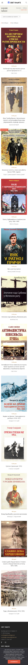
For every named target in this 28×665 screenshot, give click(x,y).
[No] (26, 656)
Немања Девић (20, 174)
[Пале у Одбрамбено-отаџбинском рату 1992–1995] (14, 197)
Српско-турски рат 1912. (14, 466)
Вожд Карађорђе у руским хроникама (14, 514)
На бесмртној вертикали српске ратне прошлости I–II (14, 69)
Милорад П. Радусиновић (14, 516)
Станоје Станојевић (14, 468)
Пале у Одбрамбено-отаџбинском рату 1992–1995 (14, 220)
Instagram (5, 642)
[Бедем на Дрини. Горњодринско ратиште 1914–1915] (14, 394)
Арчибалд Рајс (14, 319)
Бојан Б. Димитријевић (10, 174)
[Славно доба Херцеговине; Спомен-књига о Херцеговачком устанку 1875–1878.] (14, 539)
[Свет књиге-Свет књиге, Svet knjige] (14, 2)
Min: (5, 23)
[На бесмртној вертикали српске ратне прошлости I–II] (14, 46)
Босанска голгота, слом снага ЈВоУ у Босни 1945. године (14, 171)
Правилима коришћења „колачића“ (13, 658)
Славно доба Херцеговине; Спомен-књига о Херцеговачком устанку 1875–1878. (14, 564)
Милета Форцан (14, 224)
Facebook (1, 642)
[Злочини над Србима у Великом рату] (14, 294)
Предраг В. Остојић (14, 421)
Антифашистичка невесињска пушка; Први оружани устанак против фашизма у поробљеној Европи (14, 367)
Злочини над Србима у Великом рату (14, 317)
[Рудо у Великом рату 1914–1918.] (14, 588)
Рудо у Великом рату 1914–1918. (14, 611)
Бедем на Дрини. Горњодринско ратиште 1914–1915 (14, 417)
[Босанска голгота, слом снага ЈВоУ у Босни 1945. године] (14, 147)
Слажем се (14, 661)
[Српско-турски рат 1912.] (14, 443)
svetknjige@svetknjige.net (8, 635)
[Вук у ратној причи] (14, 246)
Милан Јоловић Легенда (14, 271)
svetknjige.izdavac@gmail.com (9, 637)
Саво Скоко (14, 73)
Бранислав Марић (14, 124)
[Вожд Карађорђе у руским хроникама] (14, 491)
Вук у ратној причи (14, 269)
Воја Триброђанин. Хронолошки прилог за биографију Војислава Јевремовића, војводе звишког (14, 120)
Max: (15, 23)
